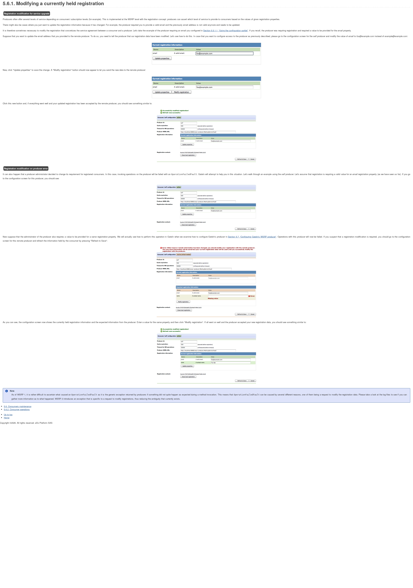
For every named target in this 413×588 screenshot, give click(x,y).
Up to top (8, 414)
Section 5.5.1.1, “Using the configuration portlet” (225, 30)
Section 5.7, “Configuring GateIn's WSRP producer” (252, 236)
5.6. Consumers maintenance (17, 406)
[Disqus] (206, 464)
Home (6, 417)
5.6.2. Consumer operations (17, 409)
